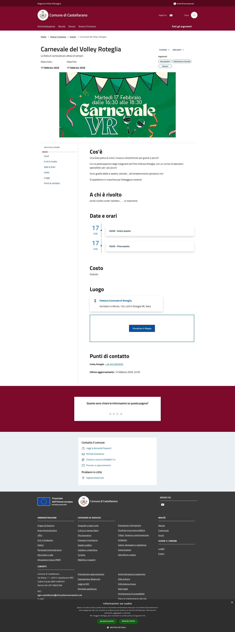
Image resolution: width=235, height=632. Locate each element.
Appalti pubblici (85, 545)
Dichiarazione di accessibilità (131, 593)
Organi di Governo (46, 525)
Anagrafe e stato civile (88, 525)
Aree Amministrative (47, 530)
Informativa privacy (127, 584)
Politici (41, 545)
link (143, 615)
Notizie (161, 525)
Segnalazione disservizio (89, 579)
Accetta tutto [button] (107, 621)
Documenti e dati (45, 554)
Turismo (81, 554)
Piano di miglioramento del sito (132, 598)
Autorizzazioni (124, 549)
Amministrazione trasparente (131, 574)
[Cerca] (194, 15)
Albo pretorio (124, 579)
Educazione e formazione (129, 525)
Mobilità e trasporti (86, 559)
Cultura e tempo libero (88, 530)
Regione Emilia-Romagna (49, 3)
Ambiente (122, 540)
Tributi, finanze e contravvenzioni (133, 535)
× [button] (232, 602)
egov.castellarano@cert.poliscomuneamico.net (60, 595)
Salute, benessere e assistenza (132, 545)
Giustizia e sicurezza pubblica (131, 530)
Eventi (73, 36)
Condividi (163, 49)
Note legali (123, 588)
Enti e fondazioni (45, 540)
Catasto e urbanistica (87, 550)
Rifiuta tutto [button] (128, 621)
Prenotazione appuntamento (91, 574)
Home (43, 36)
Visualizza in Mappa (142, 328)
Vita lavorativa (84, 535)
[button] (117, 627)
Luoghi (161, 548)
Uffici (40, 535)
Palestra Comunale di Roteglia (116, 300)
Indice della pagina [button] (52, 147)
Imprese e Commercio (88, 540)
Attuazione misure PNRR (49, 559)
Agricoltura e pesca (127, 554)
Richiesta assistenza (87, 588)
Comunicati (163, 530)
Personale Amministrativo (50, 550)
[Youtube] (170, 15)
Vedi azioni (177, 49)
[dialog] (117, 616)
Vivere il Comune (58, 36)
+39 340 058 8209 (114, 364)
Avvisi (161, 535)
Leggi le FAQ (83, 584)
